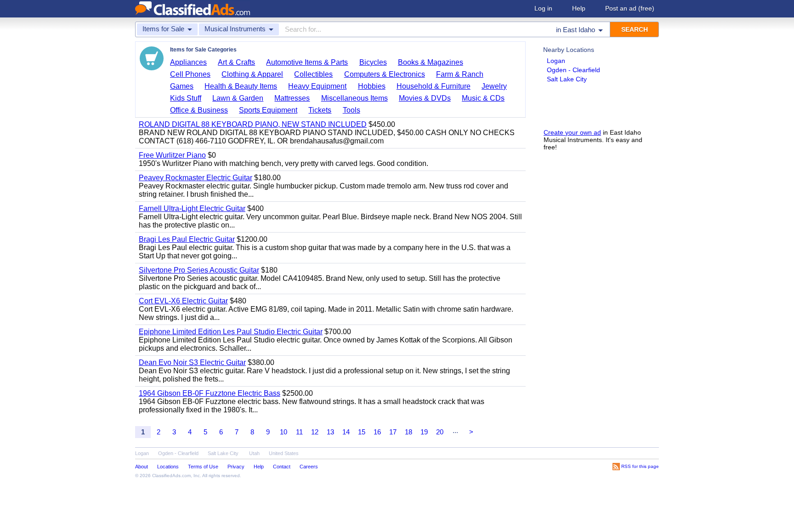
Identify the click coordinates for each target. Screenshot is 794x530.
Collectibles (313, 74)
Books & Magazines (430, 62)
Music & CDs (483, 98)
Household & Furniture (434, 86)
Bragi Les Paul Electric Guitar (187, 239)
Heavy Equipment (317, 86)
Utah (254, 453)
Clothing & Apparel (252, 74)
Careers (309, 466)
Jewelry (494, 86)
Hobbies (372, 86)
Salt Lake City (567, 79)
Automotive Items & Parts (307, 62)
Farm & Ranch (459, 74)
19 (424, 432)
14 (346, 432)
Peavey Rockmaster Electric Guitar (195, 178)
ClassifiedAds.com (171, 475)
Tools (351, 110)
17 (393, 432)
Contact (281, 466)
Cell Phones (190, 74)
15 (361, 432)
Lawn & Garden (237, 98)
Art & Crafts (236, 62)
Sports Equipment (268, 110)
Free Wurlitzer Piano (172, 155)
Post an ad (629, 8)
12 (314, 432)
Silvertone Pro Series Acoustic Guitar (199, 270)
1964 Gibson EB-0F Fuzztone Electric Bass (209, 393)
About (141, 466)
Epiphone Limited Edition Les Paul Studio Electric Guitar (231, 332)
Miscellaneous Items (354, 98)
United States (284, 453)
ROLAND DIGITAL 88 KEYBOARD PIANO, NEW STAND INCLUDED (253, 124)
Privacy (235, 466)
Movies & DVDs (425, 98)
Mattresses (292, 98)
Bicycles (373, 62)
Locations (168, 466)
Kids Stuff (185, 98)
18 (408, 432)
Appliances (188, 62)
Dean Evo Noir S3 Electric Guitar (192, 362)
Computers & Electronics (384, 74)
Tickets (319, 110)
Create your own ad (572, 132)
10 (283, 432)
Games (181, 86)
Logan (556, 60)
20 (439, 432)
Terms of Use (203, 466)
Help (578, 8)
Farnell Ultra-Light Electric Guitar (192, 208)
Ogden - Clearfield (573, 70)
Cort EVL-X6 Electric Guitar (183, 301)
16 (377, 432)
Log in (543, 8)
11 (299, 432)
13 (330, 432)
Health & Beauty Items (240, 86)
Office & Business (199, 110)
